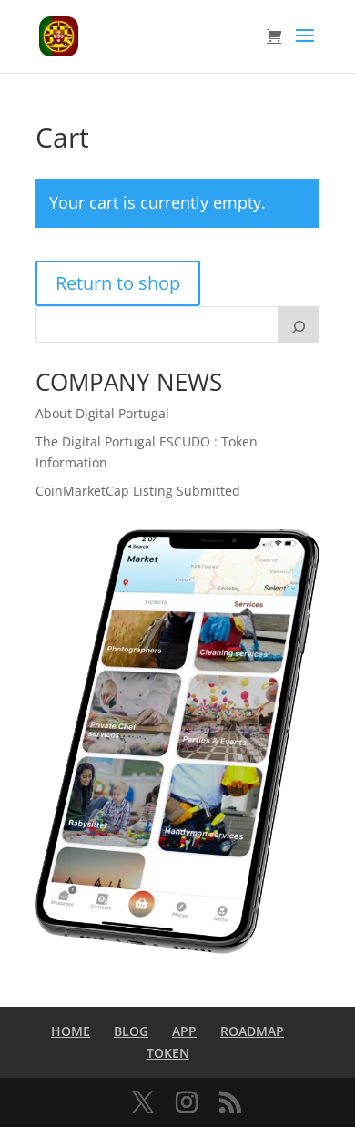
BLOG (131, 1031)
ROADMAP (252, 1031)
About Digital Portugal (102, 413)
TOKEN (168, 1052)
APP (184, 1031)
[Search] (299, 324)
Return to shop (118, 283)
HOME (70, 1031)
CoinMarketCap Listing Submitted (138, 490)
